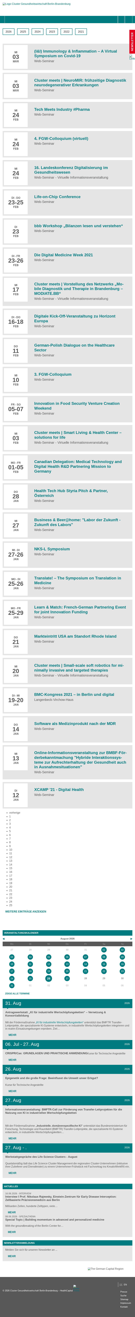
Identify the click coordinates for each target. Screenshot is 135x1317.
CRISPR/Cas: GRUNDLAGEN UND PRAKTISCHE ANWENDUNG (46, 1053)
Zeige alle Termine (17, 993)
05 (48, 957)
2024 (37, 31)
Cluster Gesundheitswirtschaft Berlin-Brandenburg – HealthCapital (41, 1290)
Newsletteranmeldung (19, 1243)
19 (10, 883)
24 (10, 901)
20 (10, 886)
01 (104, 950)
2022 (66, 31)
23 (10, 897)
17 (10, 875)
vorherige (14, 812)
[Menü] (8, 19)
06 (67, 957)
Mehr (12, 1035)
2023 (52, 31)
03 (12, 957)
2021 (81, 31)
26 (48, 978)
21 (10, 890)
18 (10, 879)
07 (85, 957)
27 (67, 978)
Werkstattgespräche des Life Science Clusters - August (41, 1156)
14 (10, 864)
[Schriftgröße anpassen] (128, 19)
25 (30, 978)
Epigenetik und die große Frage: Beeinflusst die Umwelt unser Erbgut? (51, 1078)
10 (10, 849)
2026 (9, 31)
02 (122, 950)
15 (10, 868)
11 (10, 853)
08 (104, 957)
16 (10, 872)
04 (30, 957)
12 (10, 857)
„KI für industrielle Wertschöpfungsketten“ (59, 1022)
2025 (23, 31)
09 (122, 957)
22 (10, 894)
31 (12, 985)
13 (10, 860)
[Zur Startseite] (36, 5)
